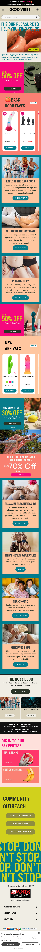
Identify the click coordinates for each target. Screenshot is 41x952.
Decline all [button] (30, 944)
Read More (9, 715)
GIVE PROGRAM (20, 823)
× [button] (39, 933)
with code (20, 2)
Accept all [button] (10, 944)
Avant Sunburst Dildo (27, 376)
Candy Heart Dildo (10, 134)
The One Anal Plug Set (28, 134)
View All (33, 103)
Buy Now (10, 148)
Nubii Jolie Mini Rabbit (10, 376)
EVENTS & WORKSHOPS (21, 815)
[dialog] (20, 941)
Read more (8, 940)
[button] (2, 9)
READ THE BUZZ (20, 691)
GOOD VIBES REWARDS (20, 831)
